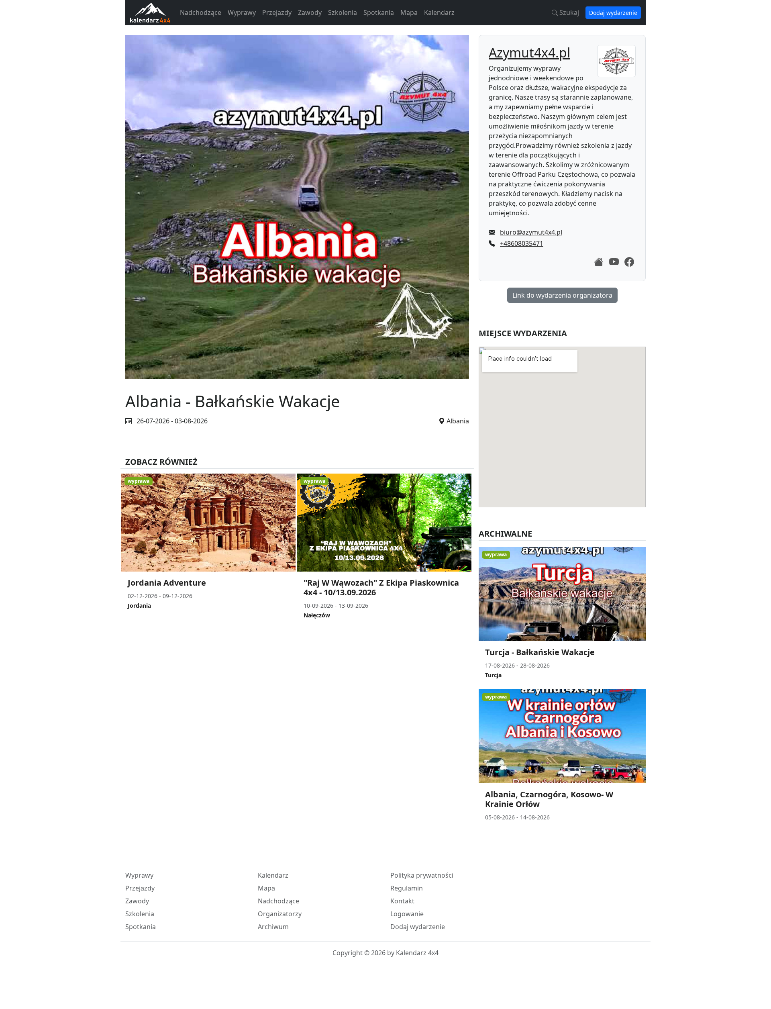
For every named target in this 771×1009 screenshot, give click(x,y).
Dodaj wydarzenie (613, 12)
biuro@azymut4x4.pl (531, 232)
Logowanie (407, 913)
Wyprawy (242, 12)
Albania (458, 421)
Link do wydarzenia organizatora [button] (562, 295)
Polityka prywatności (421, 875)
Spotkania (378, 12)
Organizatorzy (280, 913)
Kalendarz (439, 12)
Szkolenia (342, 12)
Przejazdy (277, 12)
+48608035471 (521, 243)
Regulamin (406, 888)
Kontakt (402, 901)
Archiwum (273, 926)
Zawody (310, 12)
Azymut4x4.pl (529, 52)
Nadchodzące (200, 12)
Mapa (409, 12)
